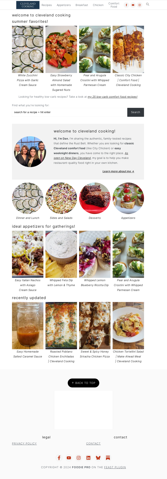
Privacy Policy (24, 443)
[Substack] (108, 458)
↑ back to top (83, 382)
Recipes (47, 5)
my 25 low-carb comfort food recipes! (112, 96)
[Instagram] (139, 5)
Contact (93, 443)
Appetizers (64, 5)
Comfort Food (113, 5)
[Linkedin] (88, 458)
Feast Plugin (115, 467)
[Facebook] (126, 5)
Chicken (98, 5)
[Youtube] (133, 5)
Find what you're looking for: (30, 105)
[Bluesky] (98, 458)
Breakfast (82, 5)
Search (135, 112)
